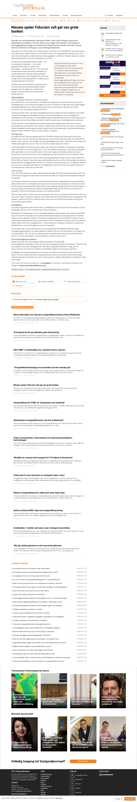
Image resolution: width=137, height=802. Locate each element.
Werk (42, 790)
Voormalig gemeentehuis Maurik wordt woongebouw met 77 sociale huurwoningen (40, 598)
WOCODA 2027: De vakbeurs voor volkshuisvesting (114, 56)
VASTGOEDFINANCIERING (32, 269)
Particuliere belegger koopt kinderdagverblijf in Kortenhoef (32, 635)
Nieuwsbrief (79, 779)
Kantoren (43, 780)
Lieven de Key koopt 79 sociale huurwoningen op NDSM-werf (33, 650)
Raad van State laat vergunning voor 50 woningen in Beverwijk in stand (36, 639)
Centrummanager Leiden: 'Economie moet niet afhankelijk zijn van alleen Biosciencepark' (42, 657)
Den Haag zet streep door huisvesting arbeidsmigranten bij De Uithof (35, 572)
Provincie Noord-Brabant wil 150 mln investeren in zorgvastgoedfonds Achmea (38, 661)
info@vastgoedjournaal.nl (23, 791)
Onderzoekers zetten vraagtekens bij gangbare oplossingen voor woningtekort (38, 617)
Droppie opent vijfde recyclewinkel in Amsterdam (29, 594)
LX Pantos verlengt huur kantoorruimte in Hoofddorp (30, 620)
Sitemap (43, 794)
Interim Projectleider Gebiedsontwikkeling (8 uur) (109, 131)
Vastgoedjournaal (46, 774)
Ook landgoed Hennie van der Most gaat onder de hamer (31, 576)
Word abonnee (83, 761)
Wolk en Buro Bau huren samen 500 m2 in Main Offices (31, 591)
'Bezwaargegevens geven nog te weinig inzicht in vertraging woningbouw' (36, 628)
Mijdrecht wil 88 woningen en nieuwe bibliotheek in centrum (32, 646)
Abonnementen (76, 15)
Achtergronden (45, 776)
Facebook (78, 792)
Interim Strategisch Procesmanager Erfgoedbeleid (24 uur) (111, 149)
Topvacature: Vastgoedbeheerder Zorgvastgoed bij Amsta (31, 624)
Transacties (44, 788)
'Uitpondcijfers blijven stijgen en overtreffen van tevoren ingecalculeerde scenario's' (40, 643)
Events (33, 15)
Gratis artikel (18, 269)
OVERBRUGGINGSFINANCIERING (51, 269)
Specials (43, 792)
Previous (12, 689)
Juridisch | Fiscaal (46, 786)
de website (46, 263)
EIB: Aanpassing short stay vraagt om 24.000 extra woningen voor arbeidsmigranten (40, 587)
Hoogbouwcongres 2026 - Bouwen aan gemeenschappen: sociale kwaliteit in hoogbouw (114, 42)
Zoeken (110, 15)
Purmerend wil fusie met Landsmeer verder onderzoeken (31, 568)
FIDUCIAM (66, 269)
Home (15, 15)
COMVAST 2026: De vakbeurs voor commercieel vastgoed (114, 50)
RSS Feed (78, 784)
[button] (24, 15)
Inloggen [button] (119, 15)
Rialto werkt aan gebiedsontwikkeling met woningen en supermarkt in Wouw (37, 602)
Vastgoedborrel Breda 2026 (114, 33)
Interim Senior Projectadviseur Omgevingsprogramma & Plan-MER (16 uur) (112, 155)
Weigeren (119, 799)
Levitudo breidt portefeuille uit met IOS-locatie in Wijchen (31, 613)
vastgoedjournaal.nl (81, 775)
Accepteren (130, 799)
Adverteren (42, 15)
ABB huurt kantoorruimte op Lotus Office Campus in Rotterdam (33, 631)
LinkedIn (77, 788)
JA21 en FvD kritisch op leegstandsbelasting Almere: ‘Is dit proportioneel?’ (36, 580)
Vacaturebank (54, 15)
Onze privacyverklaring (18, 794)
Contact (65, 15)
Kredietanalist (111, 114)
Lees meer (58, 798)
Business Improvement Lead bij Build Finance (110, 119)
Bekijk (122, 74)
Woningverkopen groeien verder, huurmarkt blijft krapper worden (34, 654)
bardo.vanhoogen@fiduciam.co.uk (33, 265)
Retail (42, 782)
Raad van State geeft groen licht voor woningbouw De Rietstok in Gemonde (37, 583)
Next (124, 689)
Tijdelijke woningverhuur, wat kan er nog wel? (27, 609)
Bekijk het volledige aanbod (112, 95)
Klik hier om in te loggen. (51, 299)
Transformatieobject (118, 77)
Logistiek (43, 784)
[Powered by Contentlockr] (106, 774)
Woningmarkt (45, 778)
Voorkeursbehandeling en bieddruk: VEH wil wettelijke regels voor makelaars (37, 605)
